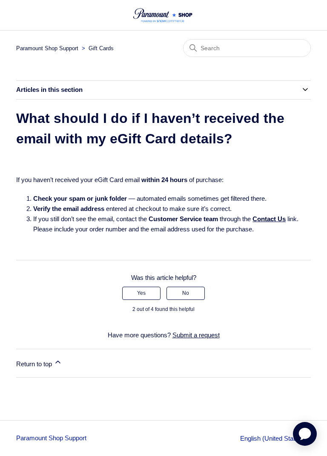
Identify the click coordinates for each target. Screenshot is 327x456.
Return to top (35, 364)
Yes (141, 293)
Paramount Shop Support (47, 48)
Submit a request (196, 335)
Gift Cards (101, 48)
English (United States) (273, 438)
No (185, 293)
